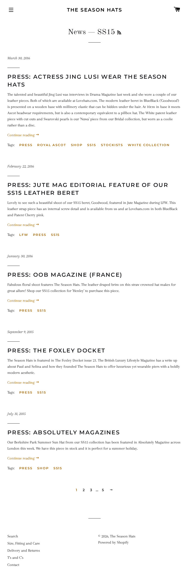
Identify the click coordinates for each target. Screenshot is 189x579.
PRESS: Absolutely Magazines (63, 432)
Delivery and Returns (23, 550)
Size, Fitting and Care (23, 543)
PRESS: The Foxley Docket (56, 350)
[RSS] (119, 33)
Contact (13, 565)
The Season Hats (94, 10)
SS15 (91, 145)
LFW (23, 235)
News (77, 32)
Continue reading (21, 135)
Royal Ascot (51, 145)
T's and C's (15, 557)
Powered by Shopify (113, 542)
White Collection (149, 145)
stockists (112, 145)
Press (25, 145)
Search (12, 536)
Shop (76, 145)
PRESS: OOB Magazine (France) (64, 274)
